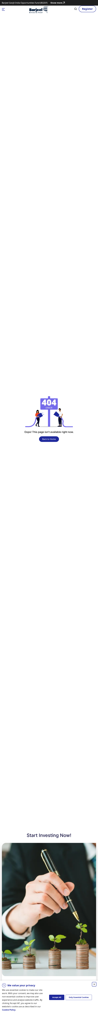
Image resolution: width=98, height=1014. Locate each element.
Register (87, 9)
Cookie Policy (8, 1009)
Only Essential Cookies (79, 997)
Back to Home (49, 439)
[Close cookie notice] (94, 984)
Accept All (56, 997)
